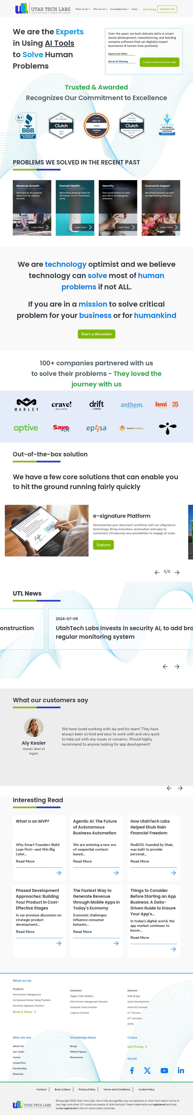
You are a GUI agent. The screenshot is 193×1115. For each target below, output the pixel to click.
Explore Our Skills (117, 53)
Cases (135, 9)
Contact (41, 1089)
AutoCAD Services (137, 1007)
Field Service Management (27, 994)
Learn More (38, 227)
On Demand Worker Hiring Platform (32, 1000)
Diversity (18, 1074)
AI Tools (59, 43)
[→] (176, 667)
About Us (18, 1046)
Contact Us (167, 9)
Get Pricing (149, 9)
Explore (103, 544)
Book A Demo (23, 1012)
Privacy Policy (87, 1089)
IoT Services (134, 1012)
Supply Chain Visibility (81, 996)
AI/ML (130, 1024)
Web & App (133, 996)
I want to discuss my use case (159, 62)
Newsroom (76, 1057)
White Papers (78, 1051)
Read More (25, 861)
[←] (164, 667)
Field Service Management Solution (89, 1001)
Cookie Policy (146, 1089)
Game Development (138, 1001)
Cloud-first (19, 1063)
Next (176, 572)
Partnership (20, 1068)
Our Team (18, 1051)
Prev (156, 572)
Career (17, 1057)
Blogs (73, 1046)
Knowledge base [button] (118, 9)
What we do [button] (81, 9)
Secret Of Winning (118, 61)
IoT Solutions (134, 1018)
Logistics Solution (79, 1012)
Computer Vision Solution (83, 1007)
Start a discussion (96, 334)
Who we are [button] (99, 9)
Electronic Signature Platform (28, 1005)
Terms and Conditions (116, 1089)
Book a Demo (63, 1089)
